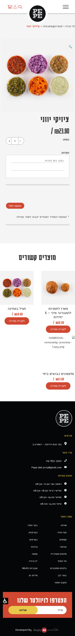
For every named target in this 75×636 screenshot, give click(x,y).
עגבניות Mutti (30, 568)
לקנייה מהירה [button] (58, 329)
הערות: (65, 153)
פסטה (35, 554)
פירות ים (33, 575)
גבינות (34, 546)
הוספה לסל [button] (15, 206)
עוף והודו (62, 532)
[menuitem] (9, 7)
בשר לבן (62, 575)
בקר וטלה (33, 525)
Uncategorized (52, 26)
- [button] (20, 141)
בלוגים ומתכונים (58, 568)
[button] (5, 601)
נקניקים (33, 539)
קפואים (63, 539)
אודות (64, 525)
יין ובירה (33, 561)
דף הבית (70, 26)
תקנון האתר (60, 582)
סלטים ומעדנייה (59, 554)
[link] (35, 467)
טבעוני (63, 546)
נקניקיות (33, 532)
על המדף (62, 561)
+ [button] (9, 141)
